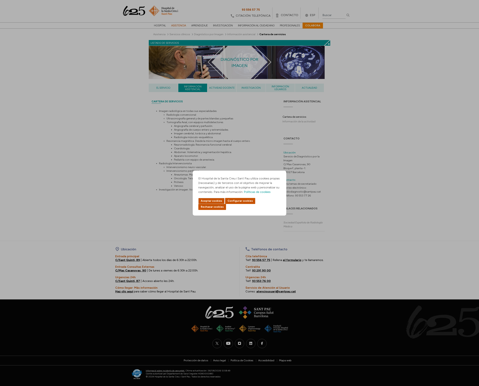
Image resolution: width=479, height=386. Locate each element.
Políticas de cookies (257, 192)
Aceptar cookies (211, 200)
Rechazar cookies (212, 206)
